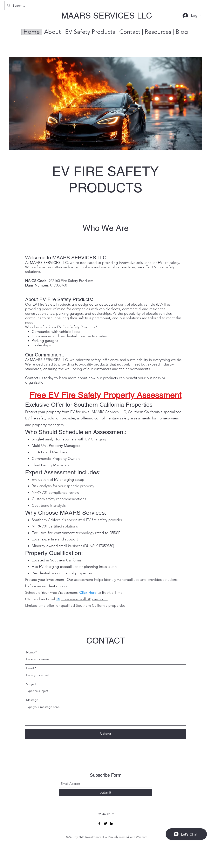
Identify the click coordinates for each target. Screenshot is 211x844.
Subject (31, 684)
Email (30, 668)
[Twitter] (105, 823)
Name (30, 652)
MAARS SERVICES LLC (106, 15)
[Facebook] (99, 823)
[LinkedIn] (112, 823)
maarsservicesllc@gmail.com (84, 599)
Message (32, 699)
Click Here (87, 592)
